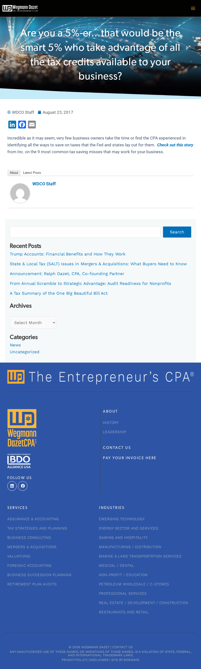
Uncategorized (24, 351)
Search (177, 231)
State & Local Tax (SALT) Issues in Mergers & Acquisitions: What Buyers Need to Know (98, 263)
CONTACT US (117, 448)
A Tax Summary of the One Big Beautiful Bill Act (59, 293)
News (15, 344)
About (14, 173)
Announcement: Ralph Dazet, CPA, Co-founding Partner (67, 273)
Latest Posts (32, 173)
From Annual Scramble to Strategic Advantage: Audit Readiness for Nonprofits (90, 283)
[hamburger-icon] (193, 8)
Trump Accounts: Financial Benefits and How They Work (68, 254)
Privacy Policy (74, 660)
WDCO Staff (44, 183)
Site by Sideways (125, 660)
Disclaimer (99, 660)
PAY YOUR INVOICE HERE (130, 458)
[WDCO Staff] (20, 192)
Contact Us (122, 647)
